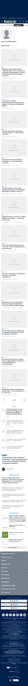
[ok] (10, 615)
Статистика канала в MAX (8, 589)
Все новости (4, 18)
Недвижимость (12, 18)
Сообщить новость (6, 557)
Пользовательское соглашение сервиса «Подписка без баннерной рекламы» (14, 663)
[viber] (14, 615)
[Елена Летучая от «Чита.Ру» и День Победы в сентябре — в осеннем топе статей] (14, 205)
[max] (17, 615)
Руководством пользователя (14, 650)
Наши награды (5, 574)
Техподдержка (5, 582)
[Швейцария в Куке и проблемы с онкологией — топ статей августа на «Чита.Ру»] (14, 377)
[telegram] (3, 615)
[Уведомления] (23, 21)
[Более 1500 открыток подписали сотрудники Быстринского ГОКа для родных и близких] (14, 319)
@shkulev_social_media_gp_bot (18, 644)
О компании (4, 571)
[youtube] (24, 615)
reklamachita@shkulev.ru (14, 643)
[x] (21, 615)
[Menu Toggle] (1, 21)
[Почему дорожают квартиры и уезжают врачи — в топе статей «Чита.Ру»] (14, 119)
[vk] (7, 615)
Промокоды (20, 18)
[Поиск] (19, 21)
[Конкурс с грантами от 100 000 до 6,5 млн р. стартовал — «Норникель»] (14, 262)
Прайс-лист (4, 567)
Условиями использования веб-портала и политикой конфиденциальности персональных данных (14, 653)
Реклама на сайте (6, 564)
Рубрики (3, 560)
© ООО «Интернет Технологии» (14, 676)
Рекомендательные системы (14, 660)
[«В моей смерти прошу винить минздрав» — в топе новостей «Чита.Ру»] (14, 148)
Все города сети (5, 592)
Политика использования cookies (14, 659)
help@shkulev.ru (17, 634)
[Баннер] (19, 25)
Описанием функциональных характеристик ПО (14, 651)
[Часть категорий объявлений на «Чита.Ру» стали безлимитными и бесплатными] (14, 233)
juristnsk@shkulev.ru (16, 633)
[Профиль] (26, 21)
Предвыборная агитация (8, 585)
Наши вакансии (5, 578)
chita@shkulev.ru (20, 631)
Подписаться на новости (8, 553)
